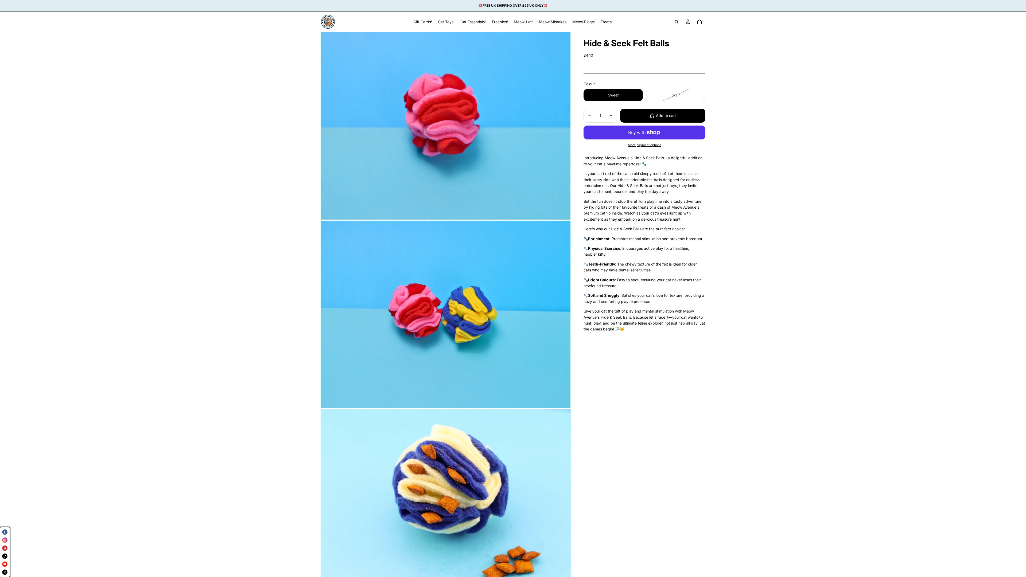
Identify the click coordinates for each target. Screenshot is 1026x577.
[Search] (676, 22)
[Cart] (699, 22)
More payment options (644, 145)
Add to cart (666, 115)
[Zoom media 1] (446, 126)
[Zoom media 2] (446, 314)
